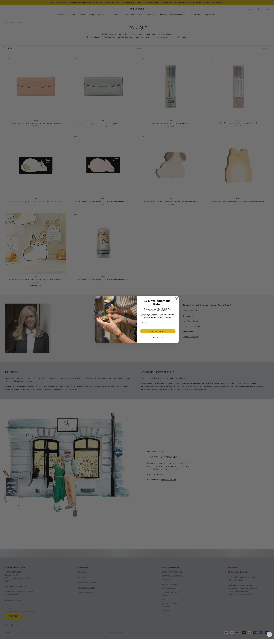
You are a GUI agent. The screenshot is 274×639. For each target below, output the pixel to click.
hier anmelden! (157, 331)
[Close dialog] (176, 298)
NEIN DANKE (158, 337)
